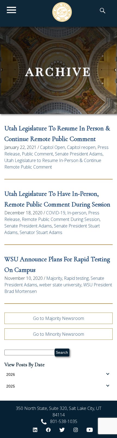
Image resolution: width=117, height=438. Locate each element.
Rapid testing (76, 278)
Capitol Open (52, 147)
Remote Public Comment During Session (61, 219)
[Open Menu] (11, 10)
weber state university (60, 285)
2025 (10, 386)
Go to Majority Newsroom (58, 318)
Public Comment (37, 154)
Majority (54, 278)
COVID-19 (55, 213)
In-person (76, 213)
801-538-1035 (63, 421)
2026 (10, 374)
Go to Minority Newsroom (58, 334)
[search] (102, 11)
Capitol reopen (81, 147)
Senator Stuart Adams (41, 232)
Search (62, 352)
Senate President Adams (79, 154)
